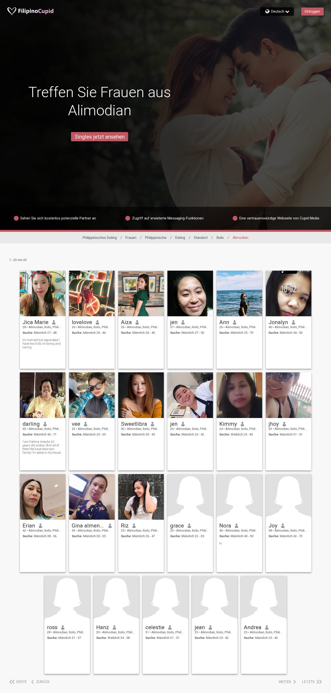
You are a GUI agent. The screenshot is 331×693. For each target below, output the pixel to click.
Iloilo (220, 237)
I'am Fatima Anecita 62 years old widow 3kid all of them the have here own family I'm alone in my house (42, 447)
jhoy (273, 424)
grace (177, 525)
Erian (29, 525)
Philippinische (155, 237)
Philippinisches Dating (100, 237)
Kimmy (228, 424)
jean (200, 627)
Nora (225, 525)
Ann (224, 322)
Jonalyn (278, 322)
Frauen (131, 237)
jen (174, 322)
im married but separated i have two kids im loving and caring (42, 343)
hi (220, 543)
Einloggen (312, 11)
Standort (201, 237)
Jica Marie (35, 322)
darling (31, 424)
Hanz (102, 627)
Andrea (252, 627)
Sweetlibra (134, 424)
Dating (180, 237)
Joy (272, 525)
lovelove (82, 322)
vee (76, 424)
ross (52, 627)
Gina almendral (88, 525)
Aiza (126, 322)
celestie (155, 627)
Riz (125, 525)
